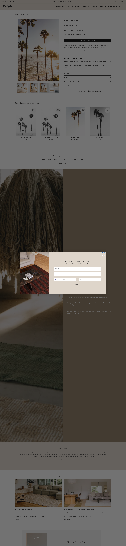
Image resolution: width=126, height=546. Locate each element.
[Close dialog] (103, 254)
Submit (77, 284)
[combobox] (56, 279)
